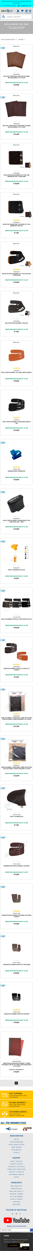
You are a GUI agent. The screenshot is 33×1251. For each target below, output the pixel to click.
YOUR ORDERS (16, 1147)
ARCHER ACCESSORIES (19, 27)
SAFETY (16, 1177)
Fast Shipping (15, 1093)
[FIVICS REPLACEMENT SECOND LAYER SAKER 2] (16, 355)
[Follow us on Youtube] (16, 1220)
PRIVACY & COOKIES (16, 1172)
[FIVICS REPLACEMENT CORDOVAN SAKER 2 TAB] (16, 405)
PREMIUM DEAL (16, 1188)
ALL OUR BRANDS (16, 1196)
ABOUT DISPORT (16, 1161)
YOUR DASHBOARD (16, 1142)
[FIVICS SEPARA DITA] (16, 799)
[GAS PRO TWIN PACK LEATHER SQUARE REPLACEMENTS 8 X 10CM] (16, 59)
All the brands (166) (13, 1122)
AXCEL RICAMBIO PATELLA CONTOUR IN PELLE (16, 619)
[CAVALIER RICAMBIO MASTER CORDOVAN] (16, 948)
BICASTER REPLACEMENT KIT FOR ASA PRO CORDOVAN (16, 274)
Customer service (18, 1112)
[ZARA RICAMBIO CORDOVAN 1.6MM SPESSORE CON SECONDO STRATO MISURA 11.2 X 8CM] (16, 701)
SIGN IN (17, 1152)
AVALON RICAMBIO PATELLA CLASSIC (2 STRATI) (17, 669)
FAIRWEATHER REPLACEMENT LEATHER (16, 866)
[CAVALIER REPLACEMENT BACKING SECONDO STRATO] (16, 898)
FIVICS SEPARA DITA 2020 (16, 570)
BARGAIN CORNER (16, 1194)
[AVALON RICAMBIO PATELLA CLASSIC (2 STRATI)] (16, 651)
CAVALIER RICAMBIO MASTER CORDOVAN (16, 964)
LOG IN (16, 1139)
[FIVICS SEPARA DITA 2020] (16, 553)
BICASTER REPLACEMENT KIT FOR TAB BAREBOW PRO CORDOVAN (16, 175)
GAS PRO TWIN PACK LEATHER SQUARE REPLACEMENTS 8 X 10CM (16, 77)
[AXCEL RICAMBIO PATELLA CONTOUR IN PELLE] (16, 602)
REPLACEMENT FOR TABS (16, 28)
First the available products (8, 39)
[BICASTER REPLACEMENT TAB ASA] (16, 306)
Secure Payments (17, 1103)
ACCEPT (24, 1245)
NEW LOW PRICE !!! (16, 1191)
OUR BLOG (16, 1202)
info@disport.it (25, 6)
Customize (13, 1245)
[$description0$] (8, 1129)
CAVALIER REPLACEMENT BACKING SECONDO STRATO (16, 916)
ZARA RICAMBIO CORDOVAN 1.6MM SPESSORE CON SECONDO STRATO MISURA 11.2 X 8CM (16, 718)
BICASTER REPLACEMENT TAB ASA (16, 323)
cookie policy (20, 1242)
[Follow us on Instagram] (12, 1213)
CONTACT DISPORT (16, 1164)
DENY (25, 1248)
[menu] (31, 9)
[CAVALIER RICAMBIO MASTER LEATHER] (16, 997)
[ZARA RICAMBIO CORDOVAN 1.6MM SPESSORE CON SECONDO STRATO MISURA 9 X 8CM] (16, 750)
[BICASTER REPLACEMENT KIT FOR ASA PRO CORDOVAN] (16, 257)
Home (10, 27)
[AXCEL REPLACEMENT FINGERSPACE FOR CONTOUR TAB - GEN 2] (16, 503)
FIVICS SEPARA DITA (16, 816)
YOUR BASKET (16, 1150)
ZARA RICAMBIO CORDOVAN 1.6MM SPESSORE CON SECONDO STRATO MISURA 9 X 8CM (16, 768)
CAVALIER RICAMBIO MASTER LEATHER (16, 1014)
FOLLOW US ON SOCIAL (16, 1166)
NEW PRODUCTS (16, 1186)
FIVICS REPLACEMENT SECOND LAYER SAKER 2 (16, 372)
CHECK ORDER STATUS (16, 1144)
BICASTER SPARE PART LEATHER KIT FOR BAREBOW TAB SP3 (16, 225)
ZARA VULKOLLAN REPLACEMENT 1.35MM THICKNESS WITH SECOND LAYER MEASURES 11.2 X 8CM (16, 1064)
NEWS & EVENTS (17, 1199)
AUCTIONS (16, 1204)
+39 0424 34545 (10, 6)
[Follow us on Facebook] (20, 1213)
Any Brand (20, 39)
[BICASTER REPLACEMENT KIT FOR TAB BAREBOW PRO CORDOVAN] (16, 158)
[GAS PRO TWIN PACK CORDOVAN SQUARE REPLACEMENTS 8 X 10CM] (16, 109)
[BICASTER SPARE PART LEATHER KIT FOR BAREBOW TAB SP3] (16, 207)
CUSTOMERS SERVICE (16, 1174)
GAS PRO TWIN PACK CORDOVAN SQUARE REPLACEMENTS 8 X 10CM (16, 126)
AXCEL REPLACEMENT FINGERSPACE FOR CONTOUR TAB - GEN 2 (16, 521)
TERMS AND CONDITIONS (16, 1169)
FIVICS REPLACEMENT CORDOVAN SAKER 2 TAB (16, 422)
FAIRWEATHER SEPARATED (16, 471)
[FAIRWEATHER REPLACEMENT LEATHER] (16, 849)
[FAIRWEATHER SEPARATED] (16, 454)
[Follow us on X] (16, 1213)
